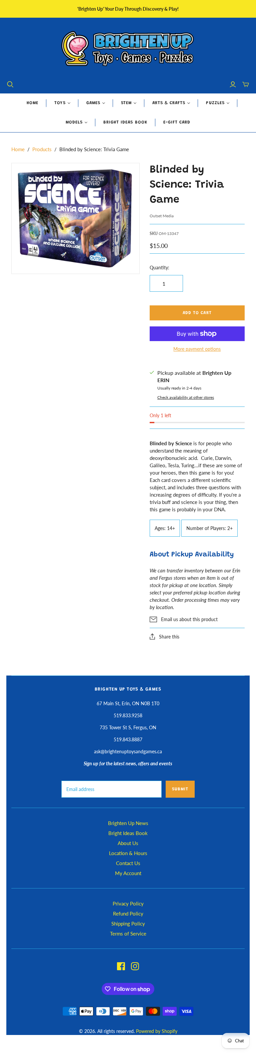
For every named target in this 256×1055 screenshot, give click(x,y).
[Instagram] (135, 966)
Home (32, 103)
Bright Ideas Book (125, 122)
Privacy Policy (128, 903)
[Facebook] (121, 966)
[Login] (232, 84)
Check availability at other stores (185, 397)
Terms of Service (128, 934)
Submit (180, 789)
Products (42, 149)
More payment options (197, 349)
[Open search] (10, 84)
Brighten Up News (128, 823)
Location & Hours (128, 853)
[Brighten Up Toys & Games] (128, 49)
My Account (128, 873)
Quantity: (159, 267)
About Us (128, 843)
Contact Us (128, 863)
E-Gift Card (176, 122)
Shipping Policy (128, 923)
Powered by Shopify (156, 1031)
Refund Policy (128, 913)
